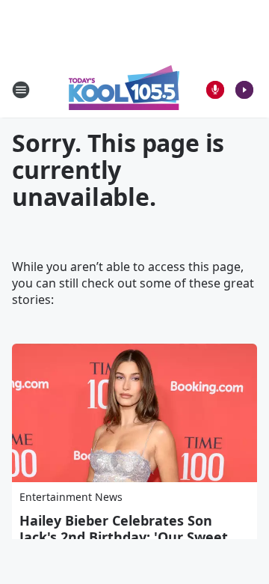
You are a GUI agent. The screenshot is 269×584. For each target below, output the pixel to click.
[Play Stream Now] (244, 90)
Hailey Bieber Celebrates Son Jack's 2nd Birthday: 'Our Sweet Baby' (123, 537)
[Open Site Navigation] (21, 90)
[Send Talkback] (215, 90)
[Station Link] (124, 89)
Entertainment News (71, 497)
